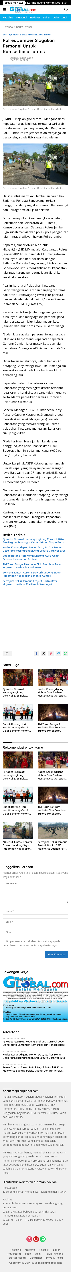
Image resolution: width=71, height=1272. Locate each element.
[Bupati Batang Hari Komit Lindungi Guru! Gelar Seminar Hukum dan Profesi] (18, 712)
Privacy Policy (54, 1257)
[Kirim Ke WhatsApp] (65, 653)
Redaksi (44, 1249)
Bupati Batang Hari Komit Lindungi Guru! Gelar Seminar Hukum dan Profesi (31, 557)
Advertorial (14, 1253)
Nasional (30, 1249)
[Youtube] (36, 1239)
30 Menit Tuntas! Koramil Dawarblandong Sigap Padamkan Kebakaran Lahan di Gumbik (32, 574)
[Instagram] (29, 1239)
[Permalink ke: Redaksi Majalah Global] (6, 59)
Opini (38, 1253)
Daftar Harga (17, 1257)
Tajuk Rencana (54, 1253)
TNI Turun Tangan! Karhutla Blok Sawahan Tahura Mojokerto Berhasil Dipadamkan (33, 566)
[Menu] (5, 10)
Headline (16, 1249)
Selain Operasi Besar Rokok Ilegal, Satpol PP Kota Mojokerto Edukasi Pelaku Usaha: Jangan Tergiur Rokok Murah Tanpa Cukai (33, 1069)
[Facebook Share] (36, 653)
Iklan (28, 1253)
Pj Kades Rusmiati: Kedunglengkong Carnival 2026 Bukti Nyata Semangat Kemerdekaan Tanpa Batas (34, 541)
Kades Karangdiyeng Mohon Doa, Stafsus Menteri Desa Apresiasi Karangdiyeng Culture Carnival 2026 (34, 549)
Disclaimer (36, 1257)
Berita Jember (11, 34)
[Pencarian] (66, 10)
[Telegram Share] (58, 653)
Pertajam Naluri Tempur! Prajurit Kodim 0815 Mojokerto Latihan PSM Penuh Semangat (30, 582)
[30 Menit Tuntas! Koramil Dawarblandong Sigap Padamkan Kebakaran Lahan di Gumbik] (18, 830)
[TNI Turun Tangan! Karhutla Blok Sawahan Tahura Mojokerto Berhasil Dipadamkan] (53, 712)
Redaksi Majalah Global (21, 57)
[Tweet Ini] (43, 653)
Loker (56, 1249)
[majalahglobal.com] (22, 10)
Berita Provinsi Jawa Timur (35, 34)
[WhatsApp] (43, 1239)
